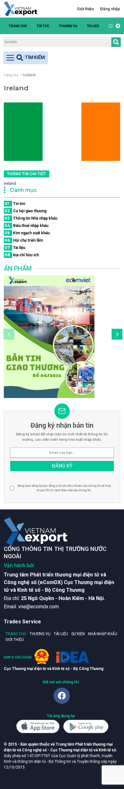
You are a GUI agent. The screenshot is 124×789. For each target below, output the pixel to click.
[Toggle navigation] (25, 57)
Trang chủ (18, 26)
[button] (117, 26)
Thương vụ (68, 26)
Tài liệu (93, 26)
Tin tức (43, 26)
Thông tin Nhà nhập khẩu (30, 218)
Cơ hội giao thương (25, 210)
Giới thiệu (85, 8)
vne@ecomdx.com (38, 607)
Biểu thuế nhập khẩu (26, 225)
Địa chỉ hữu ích (21, 254)
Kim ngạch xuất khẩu (27, 232)
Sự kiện (78, 634)
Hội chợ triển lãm (23, 240)
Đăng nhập (110, 8)
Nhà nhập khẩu (102, 634)
